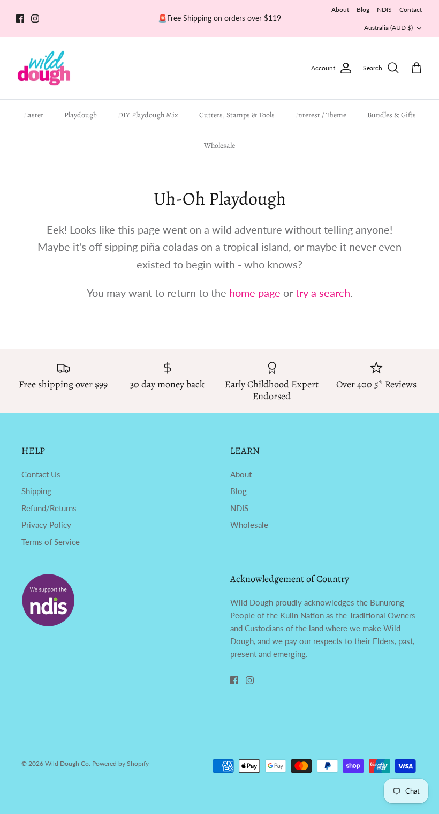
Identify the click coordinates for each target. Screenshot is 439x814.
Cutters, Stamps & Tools (237, 115)
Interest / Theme (321, 115)
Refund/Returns (49, 508)
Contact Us (40, 474)
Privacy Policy (46, 524)
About (340, 9)
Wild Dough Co (67, 763)
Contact (410, 9)
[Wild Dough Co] (44, 68)
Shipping (36, 491)
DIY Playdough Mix (148, 115)
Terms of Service (50, 542)
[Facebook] (20, 18)
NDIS (384, 9)
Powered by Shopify (120, 763)
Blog (363, 9)
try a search (323, 292)
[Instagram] (35, 18)
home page (256, 292)
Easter (33, 115)
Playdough (80, 115)
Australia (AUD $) (388, 28)
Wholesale (219, 145)
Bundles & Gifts (391, 115)
